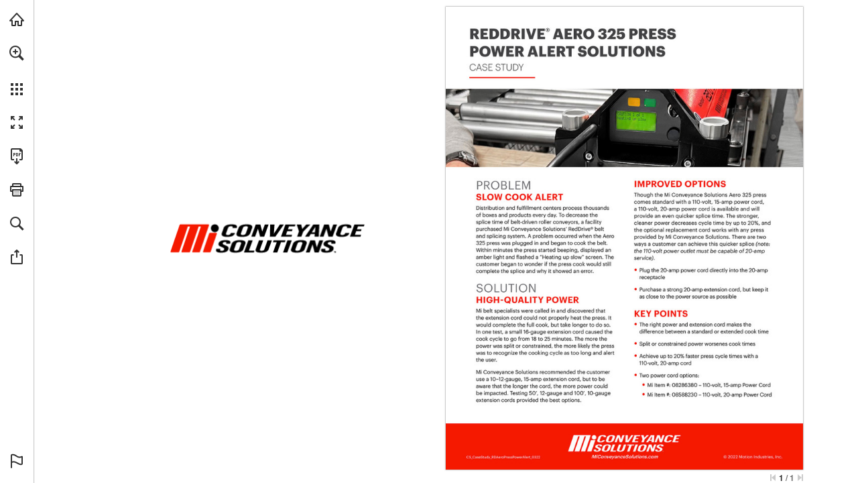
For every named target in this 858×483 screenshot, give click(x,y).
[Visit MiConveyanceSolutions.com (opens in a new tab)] (17, 19)
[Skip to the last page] (800, 477)
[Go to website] (624, 456)
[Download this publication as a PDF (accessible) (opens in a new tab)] (17, 156)
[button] (17, 53)
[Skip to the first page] (773, 477)
